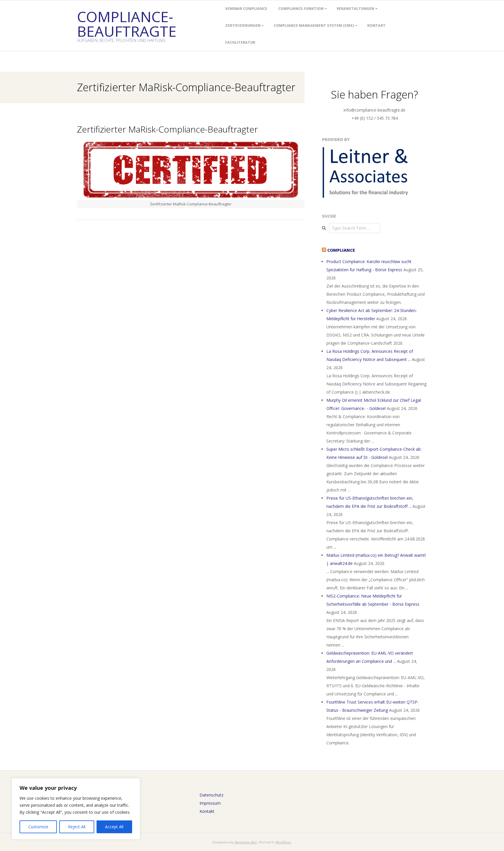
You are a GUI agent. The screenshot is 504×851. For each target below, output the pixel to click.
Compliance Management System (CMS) (314, 25)
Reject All (76, 826)
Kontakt (376, 25)
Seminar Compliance (246, 8)
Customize (38, 826)
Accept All (114, 826)
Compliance (341, 250)
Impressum (210, 803)
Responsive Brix (246, 842)
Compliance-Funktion (300, 8)
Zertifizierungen (242, 25)
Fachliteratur (240, 42)
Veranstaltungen (355, 8)
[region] (76, 808)
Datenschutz (211, 795)
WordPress (283, 842)
